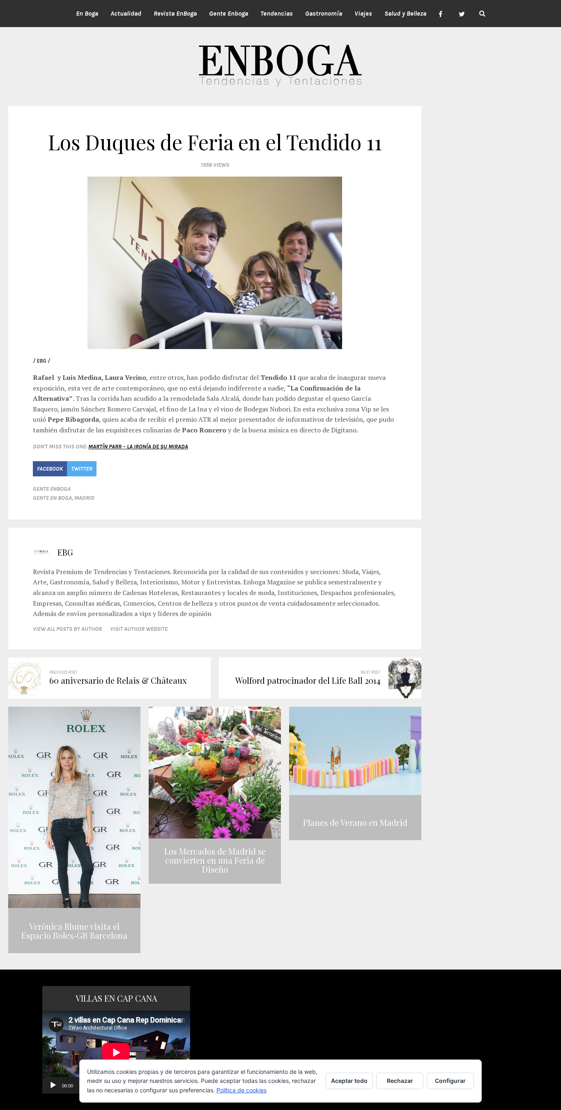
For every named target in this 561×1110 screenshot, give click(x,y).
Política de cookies (241, 1090)
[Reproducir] (53, 1085)
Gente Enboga (52, 488)
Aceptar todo (349, 1080)
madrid (84, 497)
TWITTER (81, 468)
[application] (116, 1052)
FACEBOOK (50, 468)
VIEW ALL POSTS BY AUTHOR (67, 628)
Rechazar (400, 1080)
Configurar (450, 1080)
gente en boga (52, 497)
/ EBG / (41, 360)
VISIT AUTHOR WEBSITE (139, 628)
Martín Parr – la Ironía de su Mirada (138, 446)
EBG (65, 552)
